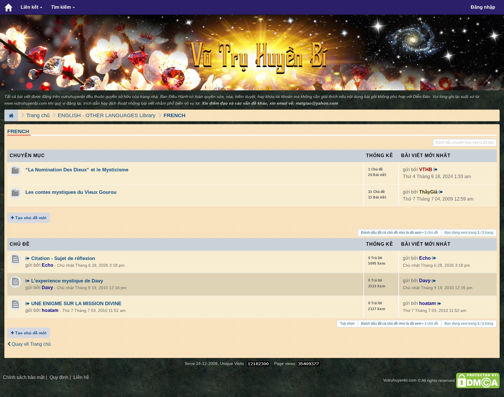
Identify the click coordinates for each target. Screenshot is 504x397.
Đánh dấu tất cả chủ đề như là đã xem (391, 233)
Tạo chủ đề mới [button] (30, 217)
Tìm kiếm (61, 7)
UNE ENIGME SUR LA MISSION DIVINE (75, 303)
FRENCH (175, 115)
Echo (47, 265)
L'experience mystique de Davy (66, 281)
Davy (47, 287)
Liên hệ (81, 377)
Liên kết (30, 7)
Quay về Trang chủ (30, 344)
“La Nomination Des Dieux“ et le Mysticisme (76, 170)
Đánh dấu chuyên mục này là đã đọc (465, 142)
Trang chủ (38, 115)
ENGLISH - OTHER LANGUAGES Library (106, 115)
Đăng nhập (483, 7)
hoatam (50, 310)
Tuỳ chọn (347, 324)
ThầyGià (428, 191)
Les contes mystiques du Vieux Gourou (70, 192)
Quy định (59, 377)
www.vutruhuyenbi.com (25, 103)
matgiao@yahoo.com (317, 103)
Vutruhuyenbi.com (399, 380)
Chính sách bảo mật (23, 377)
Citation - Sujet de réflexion (62, 258)
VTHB (425, 169)
